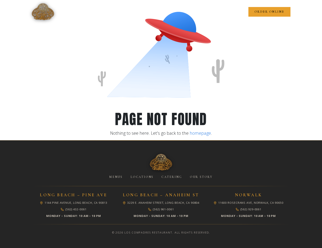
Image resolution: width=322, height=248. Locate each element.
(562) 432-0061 (76, 209)
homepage (200, 133)
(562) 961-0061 (163, 209)
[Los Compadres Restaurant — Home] (43, 12)
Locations (142, 177)
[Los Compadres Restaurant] (161, 162)
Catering (171, 177)
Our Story (201, 177)
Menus (116, 177)
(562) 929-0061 (251, 209)
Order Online (269, 12)
